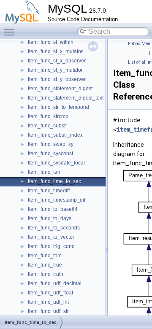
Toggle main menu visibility (11, 31)
